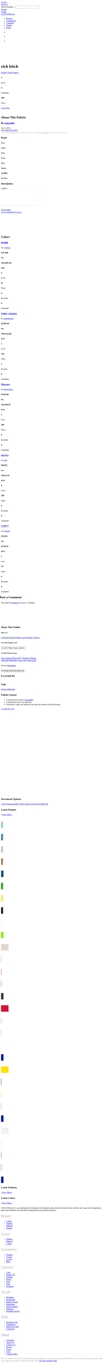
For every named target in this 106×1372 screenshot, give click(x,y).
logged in (15, 603)
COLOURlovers (8, 14)
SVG (6, 804)
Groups (9, 1257)
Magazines (10, 1304)
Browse (9, 18)
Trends (9, 25)
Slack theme (11, 666)
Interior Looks (12, 1302)
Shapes (9, 1228)
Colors (9, 1221)
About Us (10, 1342)
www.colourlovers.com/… (12, 212)
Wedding (10, 1286)
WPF (16, 804)
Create (3, 12)
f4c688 (4, 242)
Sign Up (4, 4)
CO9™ (5, 526)
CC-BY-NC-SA (7, 709)
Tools (8, 28)
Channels (10, 23)
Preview (26, 658)
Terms (8, 1349)
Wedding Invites (13, 1311)
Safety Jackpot (9, 313)
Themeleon (10, 1324)
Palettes (9, 1223)
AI (34, 804)
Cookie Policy (12, 1354)
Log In (4, 2)
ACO (30, 804)
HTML (42, 804)
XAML (21, 804)
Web (8, 1284)
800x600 (13, 660)
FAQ (8, 1352)
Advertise (10, 1340)
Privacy (9, 1347)
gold (13, 689)
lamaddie (9, 123)
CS (2, 804)
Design (11, 804)
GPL (37, 804)
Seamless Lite (11, 1322)
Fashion (9, 1277)
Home (8, 1279)
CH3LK (7, 248)
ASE (26, 804)
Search (4, 9)
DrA (5, 460)
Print (8, 1282)
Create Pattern (12, 72)
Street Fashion (12, 1307)
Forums (9, 1255)
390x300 (4, 660)
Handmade (10, 1300)
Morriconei (8, 389)
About (5, 1334)
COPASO (10, 1329)
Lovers (9, 1259)
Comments (5, 93)
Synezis (7, 531)
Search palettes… (8, 7)
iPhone (33, 658)
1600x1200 (31, 660)
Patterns (9, 1226)
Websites (9, 1309)
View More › (7, 815)
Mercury (5, 384)
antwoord (5, 689)
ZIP (46, 804)
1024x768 (22, 660)
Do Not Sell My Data (48, 1361)
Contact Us (10, 1345)
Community (11, 21)
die (10, 689)
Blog (8, 1262)
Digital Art (10, 1275)
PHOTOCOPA (11, 130)
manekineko (9, 318)
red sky (5, 455)
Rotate (3, 72)
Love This (5, 108)
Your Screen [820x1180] (11, 658)
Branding (10, 1297)
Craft (8, 1272)
